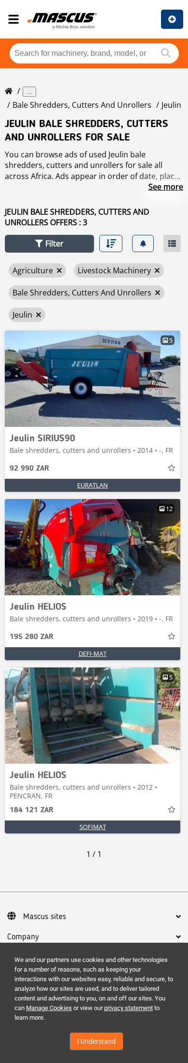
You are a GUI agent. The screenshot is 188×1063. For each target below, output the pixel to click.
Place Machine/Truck (172, 19)
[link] (92, 379)
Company (23, 937)
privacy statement (128, 1008)
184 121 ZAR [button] (32, 810)
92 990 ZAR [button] (29, 469)
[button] (49, 244)
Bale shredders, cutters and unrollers (82, 105)
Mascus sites (44, 916)
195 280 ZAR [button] (32, 637)
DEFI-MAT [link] (93, 653)
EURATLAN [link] (92, 485)
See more (165, 186)
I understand (96, 1041)
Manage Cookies (49, 1008)
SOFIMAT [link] (93, 826)
